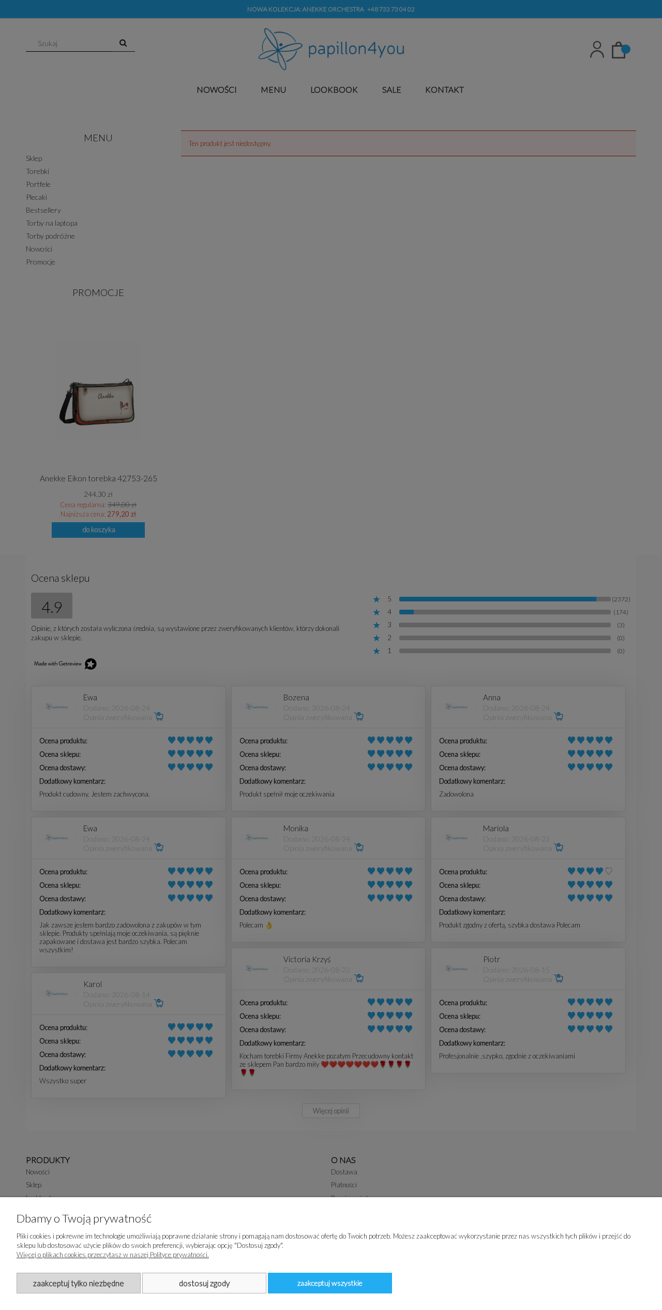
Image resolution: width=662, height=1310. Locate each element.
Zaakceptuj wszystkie (330, 1282)
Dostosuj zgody (204, 1283)
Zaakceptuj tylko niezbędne (78, 1283)
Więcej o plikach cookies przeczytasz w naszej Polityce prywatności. (113, 1254)
